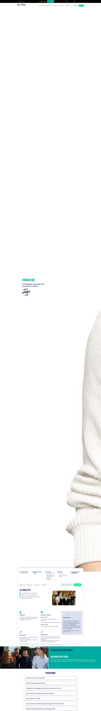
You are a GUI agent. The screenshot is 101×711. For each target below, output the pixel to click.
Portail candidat (20, 1)
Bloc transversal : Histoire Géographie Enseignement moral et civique (45, 703)
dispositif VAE (73, 624)
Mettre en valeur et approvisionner (35, 683)
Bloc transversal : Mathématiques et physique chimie (40, 709)
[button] (42, 5)
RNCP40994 (73, 623)
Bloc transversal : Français (33, 698)
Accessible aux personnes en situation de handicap (71, 628)
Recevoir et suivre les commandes (35, 678)
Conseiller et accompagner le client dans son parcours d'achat (43, 688)
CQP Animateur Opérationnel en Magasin (49, 626)
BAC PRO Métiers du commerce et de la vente (50, 622)
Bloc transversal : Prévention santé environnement (40, 693)
